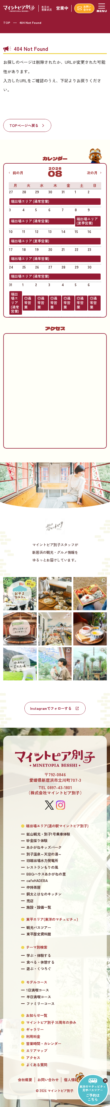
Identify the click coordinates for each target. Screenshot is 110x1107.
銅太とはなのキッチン (43, 894)
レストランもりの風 (42, 867)
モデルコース (36, 982)
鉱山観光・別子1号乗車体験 (48, 834)
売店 (29, 901)
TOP (6, 22)
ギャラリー (35, 1029)
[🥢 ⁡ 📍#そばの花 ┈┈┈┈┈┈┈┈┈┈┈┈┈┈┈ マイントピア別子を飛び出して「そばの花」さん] (55, 593)
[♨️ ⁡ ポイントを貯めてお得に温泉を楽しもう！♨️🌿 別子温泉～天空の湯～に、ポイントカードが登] (19, 628)
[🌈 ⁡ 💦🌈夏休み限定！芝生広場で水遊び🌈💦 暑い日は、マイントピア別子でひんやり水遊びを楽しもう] (19, 663)
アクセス (33, 1058)
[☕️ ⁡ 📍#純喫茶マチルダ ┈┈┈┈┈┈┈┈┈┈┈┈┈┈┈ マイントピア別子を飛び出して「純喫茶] (89, 628)
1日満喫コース (37, 990)
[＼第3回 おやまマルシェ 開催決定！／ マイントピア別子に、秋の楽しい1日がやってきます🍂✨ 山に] (19, 593)
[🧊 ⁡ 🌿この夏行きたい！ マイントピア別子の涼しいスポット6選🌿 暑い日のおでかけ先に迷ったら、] (55, 663)
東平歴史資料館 (38, 934)
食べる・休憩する (40, 962)
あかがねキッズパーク (43, 847)
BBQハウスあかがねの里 (45, 874)
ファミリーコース (40, 1004)
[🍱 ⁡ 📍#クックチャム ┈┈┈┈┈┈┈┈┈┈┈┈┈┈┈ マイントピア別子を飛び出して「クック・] (89, 593)
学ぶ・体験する (38, 955)
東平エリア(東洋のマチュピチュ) (52, 919)
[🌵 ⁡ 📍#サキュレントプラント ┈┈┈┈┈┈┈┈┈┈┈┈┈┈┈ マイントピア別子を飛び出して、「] (89, 663)
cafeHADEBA (37, 880)
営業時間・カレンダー (43, 1043)
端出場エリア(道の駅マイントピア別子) (57, 826)
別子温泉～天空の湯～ (43, 854)
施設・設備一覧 (38, 907)
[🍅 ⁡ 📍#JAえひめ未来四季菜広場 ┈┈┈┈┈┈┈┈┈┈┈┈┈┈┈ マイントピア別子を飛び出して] (55, 628)
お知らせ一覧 (36, 1015)
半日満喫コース (38, 997)
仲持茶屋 (33, 887)
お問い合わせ (48, 1080)
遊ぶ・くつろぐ (38, 969)
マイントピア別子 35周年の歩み (51, 1022)
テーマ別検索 (36, 947)
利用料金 (33, 1036)
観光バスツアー (38, 927)
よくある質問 (36, 1065)
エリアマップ (36, 1051)
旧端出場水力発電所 (42, 860)
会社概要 (25, 1080)
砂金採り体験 (36, 840)
